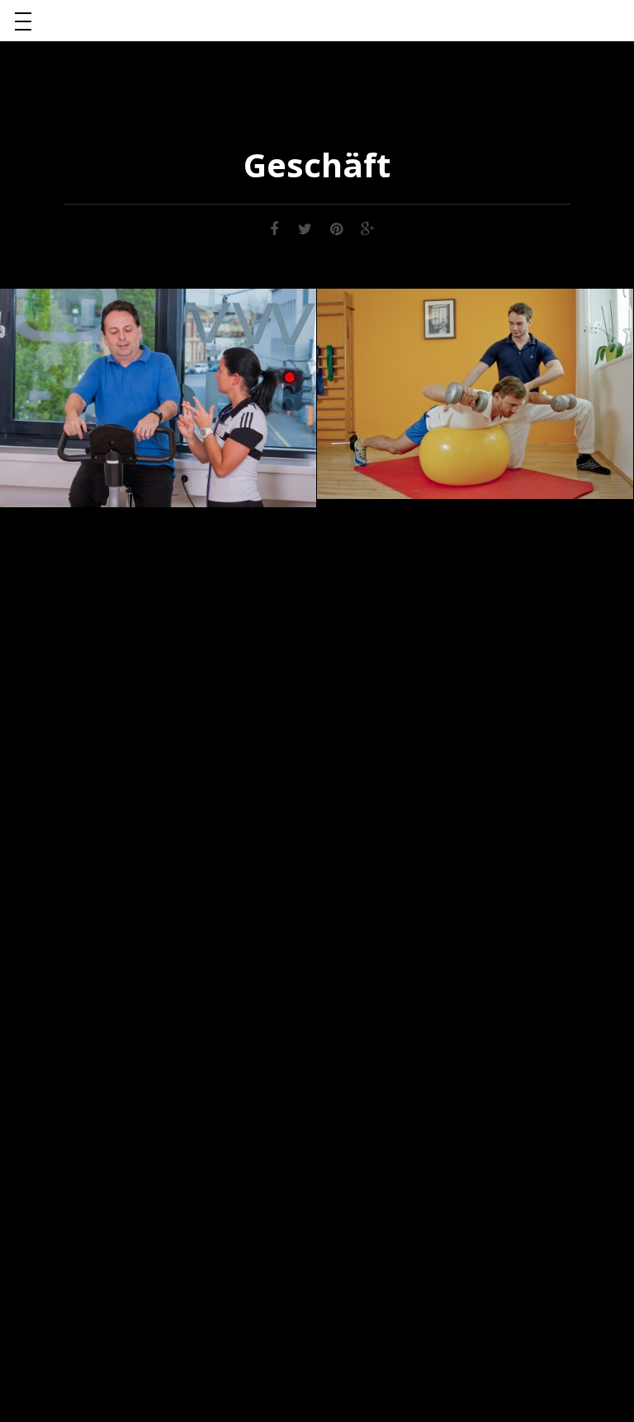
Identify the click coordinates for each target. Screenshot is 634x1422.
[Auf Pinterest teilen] (337, 227)
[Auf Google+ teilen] (368, 227)
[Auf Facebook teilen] (274, 227)
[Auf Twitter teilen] (305, 227)
